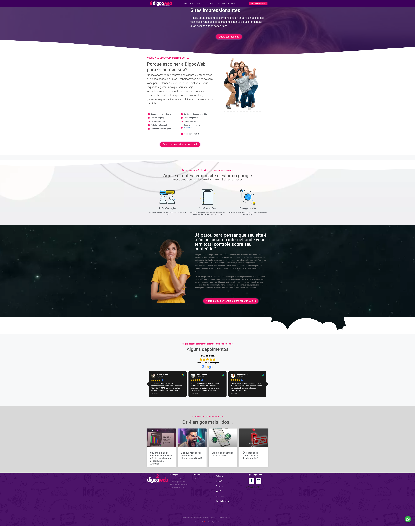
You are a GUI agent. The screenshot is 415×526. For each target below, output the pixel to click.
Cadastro (219, 476)
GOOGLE (205, 3)
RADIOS (192, 3)
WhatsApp (188, 127)
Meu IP (218, 491)
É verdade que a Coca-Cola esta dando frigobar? (250, 455)
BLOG (212, 3)
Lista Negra (220, 496)
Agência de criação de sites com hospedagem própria (207, 170)
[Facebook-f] (251, 481)
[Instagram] (258, 481)
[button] (266, 384)
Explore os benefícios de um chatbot (222, 454)
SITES (186, 3)
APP (198, 3)
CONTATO (225, 3)
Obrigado (219, 486)
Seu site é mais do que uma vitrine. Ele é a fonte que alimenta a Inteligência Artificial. (161, 458)
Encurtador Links (222, 501)
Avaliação (219, 481)
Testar (233, 3)
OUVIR (218, 3)
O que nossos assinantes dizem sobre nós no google (207, 343)
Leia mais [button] (154, 393)
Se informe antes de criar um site (207, 416)
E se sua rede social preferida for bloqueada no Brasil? (191, 455)
